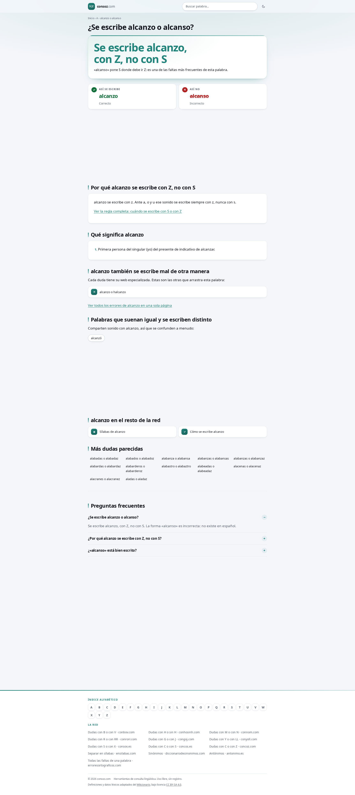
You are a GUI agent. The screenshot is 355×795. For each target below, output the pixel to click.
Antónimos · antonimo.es (226, 753)
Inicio (91, 18)
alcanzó (96, 338)
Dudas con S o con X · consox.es (109, 746)
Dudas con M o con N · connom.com (234, 732)
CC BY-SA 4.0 (173, 784)
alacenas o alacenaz (247, 466)
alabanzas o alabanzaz (249, 458)
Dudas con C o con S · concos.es (170, 746)
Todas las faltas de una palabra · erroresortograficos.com (110, 763)
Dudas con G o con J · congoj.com (171, 739)
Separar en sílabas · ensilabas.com (112, 753)
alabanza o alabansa (176, 458)
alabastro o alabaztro (176, 466)
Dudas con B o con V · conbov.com (111, 732)
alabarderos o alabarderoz (135, 468)
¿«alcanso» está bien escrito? (112, 550)
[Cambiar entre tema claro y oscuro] (263, 6)
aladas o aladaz (136, 479)
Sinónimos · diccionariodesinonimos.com (177, 753)
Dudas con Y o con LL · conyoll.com (233, 739)
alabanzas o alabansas (213, 458)
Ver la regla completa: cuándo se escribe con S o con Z (138, 211)
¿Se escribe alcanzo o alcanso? (113, 517)
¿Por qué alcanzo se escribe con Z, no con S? (124, 538)
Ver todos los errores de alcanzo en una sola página (130, 305)
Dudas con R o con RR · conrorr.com (112, 739)
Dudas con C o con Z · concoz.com (232, 746)
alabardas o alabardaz (105, 466)
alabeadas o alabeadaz (206, 468)
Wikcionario (143, 784)
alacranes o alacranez (105, 479)
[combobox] (220, 6)
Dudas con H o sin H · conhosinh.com (174, 732)
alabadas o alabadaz (104, 458)
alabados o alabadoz (140, 458)
